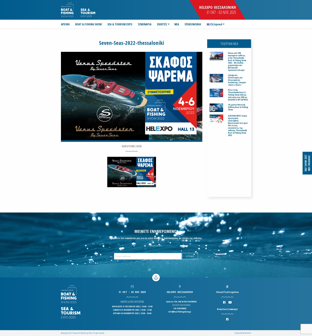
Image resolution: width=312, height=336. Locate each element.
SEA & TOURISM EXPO (119, 24)
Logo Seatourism (88, 12)
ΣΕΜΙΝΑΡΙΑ (144, 24)
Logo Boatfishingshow (67, 10)
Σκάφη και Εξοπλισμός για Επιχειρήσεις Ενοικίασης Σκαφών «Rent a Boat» (237, 80)
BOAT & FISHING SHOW (88, 24)
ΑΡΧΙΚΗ (65, 24)
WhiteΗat (248, 333)
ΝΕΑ (176, 24)
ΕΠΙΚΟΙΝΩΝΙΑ (193, 24)
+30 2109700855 (179, 308)
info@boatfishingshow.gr (179, 311)
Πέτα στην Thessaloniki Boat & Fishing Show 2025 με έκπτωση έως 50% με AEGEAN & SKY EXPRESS (238, 95)
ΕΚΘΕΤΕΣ (162, 24)
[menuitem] (66, 24)
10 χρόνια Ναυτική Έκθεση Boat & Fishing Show (238, 107)
